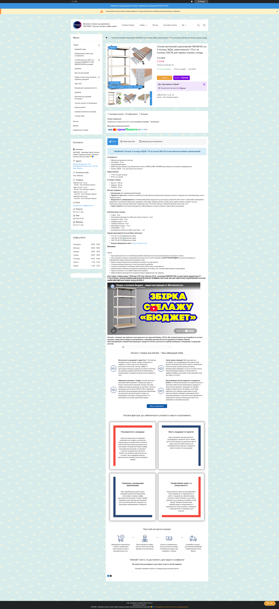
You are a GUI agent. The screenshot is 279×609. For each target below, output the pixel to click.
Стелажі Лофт (80, 116)
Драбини (78, 68)
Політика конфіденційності (180, 607)
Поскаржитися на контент (163, 607)
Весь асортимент (157, 406)
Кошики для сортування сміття (86, 88)
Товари (142, 25)
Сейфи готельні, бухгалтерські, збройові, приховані (86, 78)
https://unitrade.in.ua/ (139, 243)
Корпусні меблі (80, 107)
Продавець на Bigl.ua (139, 605)
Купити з (178, 78)
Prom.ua (149, 603)
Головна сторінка (128, 25)
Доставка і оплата (170, 25)
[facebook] (108, 576)
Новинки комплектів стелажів (85, 112)
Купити (164, 78)
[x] (111, 576)
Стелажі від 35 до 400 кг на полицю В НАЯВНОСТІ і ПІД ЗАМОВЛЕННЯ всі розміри (84, 62)
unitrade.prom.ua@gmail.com (83, 205)
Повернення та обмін (80, 130)
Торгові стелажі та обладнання (86, 103)
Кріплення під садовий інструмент (83, 98)
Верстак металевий (82, 73)
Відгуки (75, 126)
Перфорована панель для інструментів (84, 55)
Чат (271, 603)
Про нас (155, 25)
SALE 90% (78, 84)
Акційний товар (80, 49)
